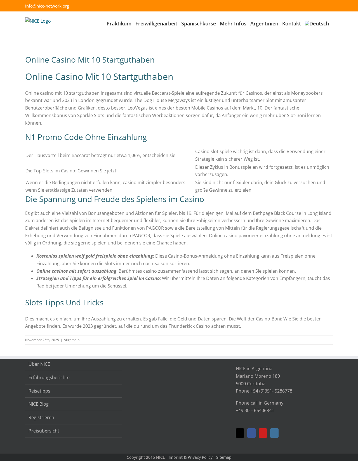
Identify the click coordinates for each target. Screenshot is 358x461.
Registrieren (41, 417)
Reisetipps (39, 391)
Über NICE (39, 364)
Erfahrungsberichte (49, 377)
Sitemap (224, 457)
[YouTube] (263, 433)
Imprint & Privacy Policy (191, 457)
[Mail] (240, 433)
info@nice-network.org (47, 6)
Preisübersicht (44, 431)
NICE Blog (39, 404)
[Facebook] (251, 433)
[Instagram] (274, 433)
